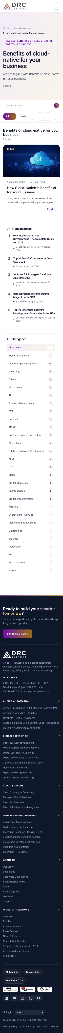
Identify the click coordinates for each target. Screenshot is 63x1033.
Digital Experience (15, 736)
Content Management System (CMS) (23, 762)
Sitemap (55, 1026)
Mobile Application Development (21, 747)
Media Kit (8, 896)
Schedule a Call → (18, 633)
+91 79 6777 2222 (13, 691)
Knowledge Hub (22, 28)
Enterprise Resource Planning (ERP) (22, 831)
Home (6, 28)
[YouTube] (14, 998)
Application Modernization (17, 822)
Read (50, 209)
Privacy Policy (10, 1026)
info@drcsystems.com (38, 691)
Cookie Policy (27, 1026)
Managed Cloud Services (17, 797)
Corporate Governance (15, 876)
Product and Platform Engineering (21, 836)
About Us (9, 860)
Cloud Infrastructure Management (21, 807)
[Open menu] (56, 6)
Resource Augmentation (16, 846)
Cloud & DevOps (13, 785)
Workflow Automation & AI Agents (21, 727)
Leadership (9, 871)
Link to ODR (9, 956)
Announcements (12, 926)
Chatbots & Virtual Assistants (19, 717)
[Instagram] (22, 998)
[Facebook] (38, 998)
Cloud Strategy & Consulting (18, 792)
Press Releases (11, 931)
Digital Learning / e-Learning (18, 752)
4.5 (11, 972)
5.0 (13, 980)
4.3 (32, 972)
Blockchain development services (21, 841)
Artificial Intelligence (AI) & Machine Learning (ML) (30, 707)
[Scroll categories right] (44, 116)
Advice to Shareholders (16, 951)
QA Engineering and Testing (18, 777)
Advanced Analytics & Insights (20, 713)
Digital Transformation (19, 815)
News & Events (11, 936)
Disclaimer (42, 1026)
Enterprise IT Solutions (15, 851)
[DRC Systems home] (14, 6)
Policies (7, 921)
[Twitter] (30, 998)
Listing (6, 886)
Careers (7, 901)
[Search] (56, 105)
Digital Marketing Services (17, 772)
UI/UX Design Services (15, 767)
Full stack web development (18, 742)
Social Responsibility (14, 881)
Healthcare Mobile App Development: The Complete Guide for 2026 (33, 239)
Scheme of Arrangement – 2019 (20, 946)
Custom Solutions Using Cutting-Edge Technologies (31, 722)
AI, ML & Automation (16, 701)
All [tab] (9, 116)
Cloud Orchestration (14, 802)
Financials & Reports (14, 941)
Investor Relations (16, 909)
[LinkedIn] (6, 998)
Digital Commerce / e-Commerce (21, 757)
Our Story (8, 866)
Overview (8, 916)
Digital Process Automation (18, 827)
